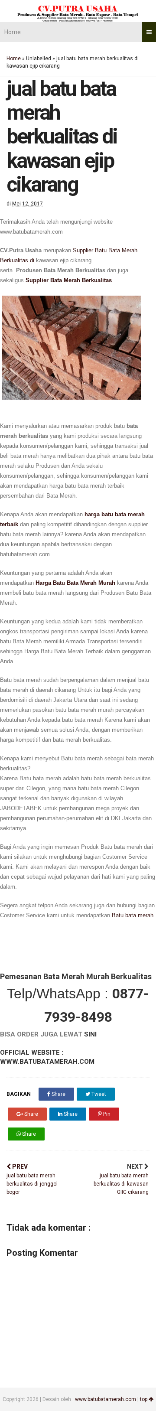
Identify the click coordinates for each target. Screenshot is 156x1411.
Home (12, 32)
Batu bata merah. (133, 915)
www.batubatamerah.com (105, 1399)
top (144, 1399)
